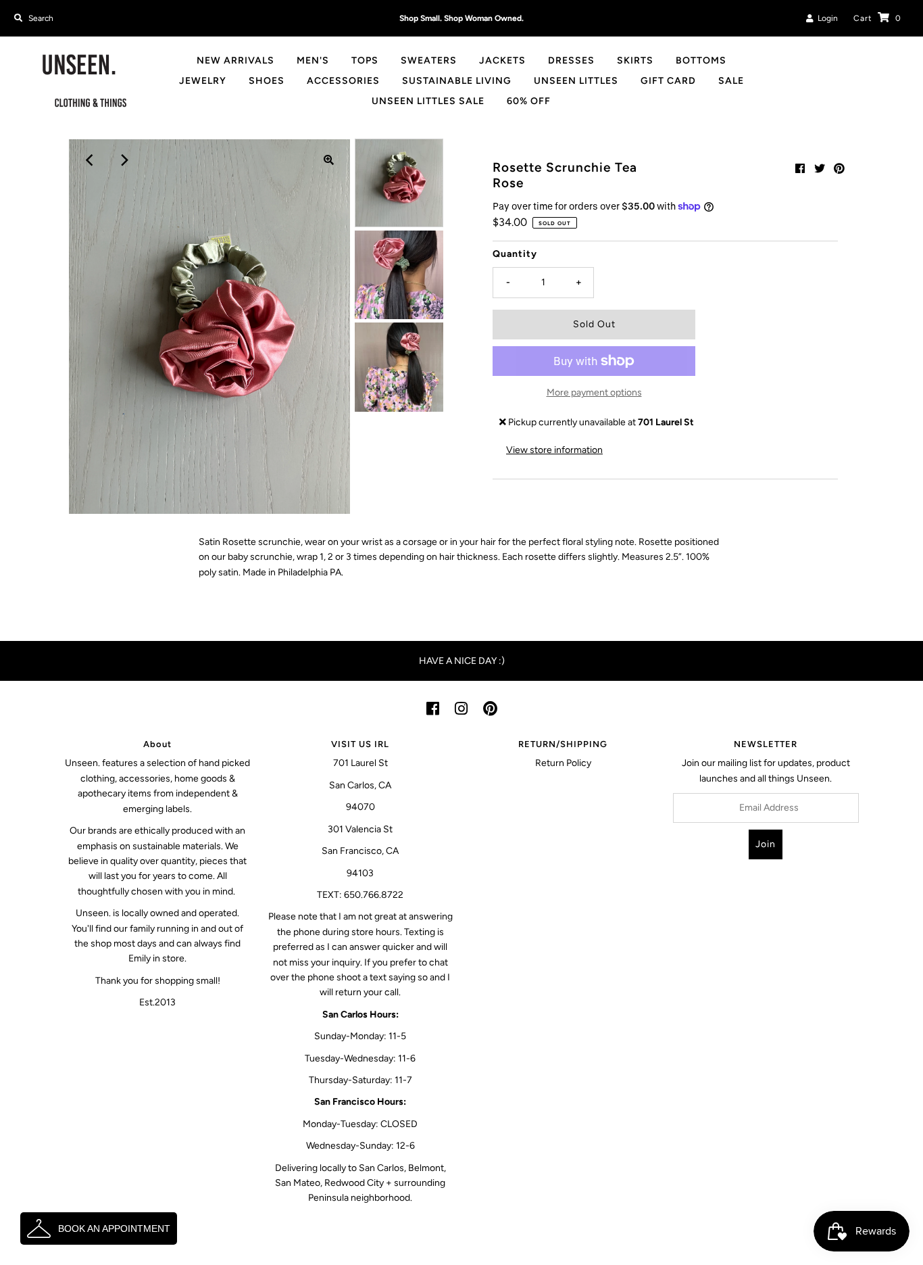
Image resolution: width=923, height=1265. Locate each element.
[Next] (123, 160)
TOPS (364, 60)
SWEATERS (429, 60)
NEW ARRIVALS (235, 60)
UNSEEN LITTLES (576, 81)
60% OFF (529, 101)
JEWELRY (202, 81)
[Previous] (90, 160)
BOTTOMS (701, 60)
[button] (98, 1228)
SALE (731, 81)
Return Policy (563, 763)
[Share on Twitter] (819, 168)
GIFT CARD (668, 81)
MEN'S (313, 60)
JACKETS (502, 60)
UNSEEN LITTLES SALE (428, 101)
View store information (554, 450)
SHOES (266, 81)
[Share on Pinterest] (839, 168)
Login (826, 18)
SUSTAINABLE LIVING (457, 81)
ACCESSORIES (343, 81)
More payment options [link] (594, 392)
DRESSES (571, 60)
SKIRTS (635, 60)
